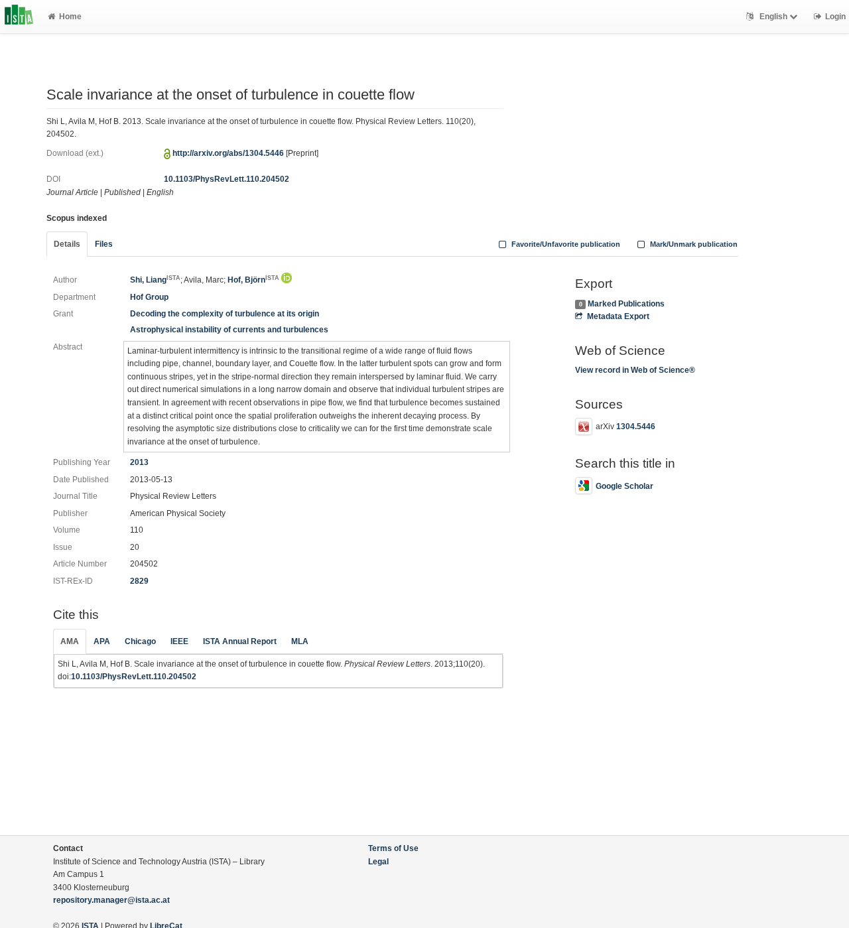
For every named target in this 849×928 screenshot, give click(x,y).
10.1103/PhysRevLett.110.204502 (226, 179)
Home (70, 16)
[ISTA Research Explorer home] (19, 16)
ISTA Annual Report (240, 641)
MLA (299, 641)
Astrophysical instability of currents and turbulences (229, 329)
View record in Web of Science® (635, 370)
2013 (139, 462)
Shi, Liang (155, 280)
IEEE (179, 641)
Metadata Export (618, 316)
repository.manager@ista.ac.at (111, 900)
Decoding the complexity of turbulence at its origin (224, 313)
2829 (139, 581)
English (773, 16)
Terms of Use (393, 848)
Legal (378, 861)
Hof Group (149, 297)
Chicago (140, 641)
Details (67, 244)
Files (104, 244)
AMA (69, 641)
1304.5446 (635, 426)
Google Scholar (624, 486)
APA (102, 641)
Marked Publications (626, 303)
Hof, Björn (253, 280)
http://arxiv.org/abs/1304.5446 (228, 153)
